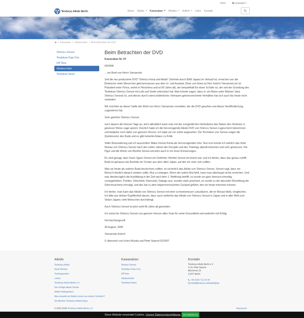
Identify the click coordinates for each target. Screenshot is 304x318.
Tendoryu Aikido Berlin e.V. (80, 308)
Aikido (141, 10)
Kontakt (208, 10)
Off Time (61, 62)
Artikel (186, 10)
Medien (173, 10)
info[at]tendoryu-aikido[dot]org (205, 283)
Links (198, 10)
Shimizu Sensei (65, 51)
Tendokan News (65, 73)
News (223, 3)
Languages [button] (239, 3)
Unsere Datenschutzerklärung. (163, 314)
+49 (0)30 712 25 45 (200, 280)
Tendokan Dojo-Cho (67, 57)
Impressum (241, 308)
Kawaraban (156, 10)
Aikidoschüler (64, 68)
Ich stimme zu (190, 314)
